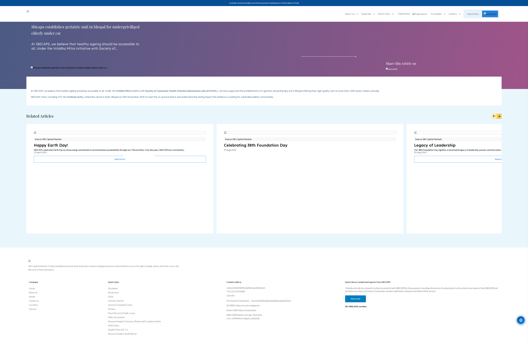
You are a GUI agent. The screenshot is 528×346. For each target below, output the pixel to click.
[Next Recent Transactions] (499, 116)
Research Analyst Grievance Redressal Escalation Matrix (134, 321)
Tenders (112, 309)
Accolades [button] (436, 14)
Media (32, 296)
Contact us (34, 300)
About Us (33, 292)
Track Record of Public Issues (121, 313)
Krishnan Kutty (75, 97)
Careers (33, 309)
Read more (120, 159)
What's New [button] (384, 14)
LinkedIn (230, 295)
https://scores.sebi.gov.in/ (248, 305)
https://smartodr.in (247, 310)
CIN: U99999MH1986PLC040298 (242, 318)
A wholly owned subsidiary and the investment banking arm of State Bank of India (264, 3)
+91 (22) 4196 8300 (235, 291)
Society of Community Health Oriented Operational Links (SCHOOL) (181, 91)
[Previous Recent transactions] (494, 116)
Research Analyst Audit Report (122, 333)
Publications (404, 13)
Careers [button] (453, 14)
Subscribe (355, 298)
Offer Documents (116, 317)
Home (32, 288)
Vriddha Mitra (123, 91)
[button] (419, 14)
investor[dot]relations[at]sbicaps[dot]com (271, 300)
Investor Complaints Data (120, 305)
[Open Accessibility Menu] (521, 320)
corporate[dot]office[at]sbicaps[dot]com (245, 287)
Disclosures (113, 292)
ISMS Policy (113, 325)
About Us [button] (350, 14)
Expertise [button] (366, 14)
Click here (257, 315)
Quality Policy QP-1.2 (118, 329)
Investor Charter (116, 300)
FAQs (110, 296)
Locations (33, 305)
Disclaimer (113, 288)
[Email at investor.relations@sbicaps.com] (391, 69)
